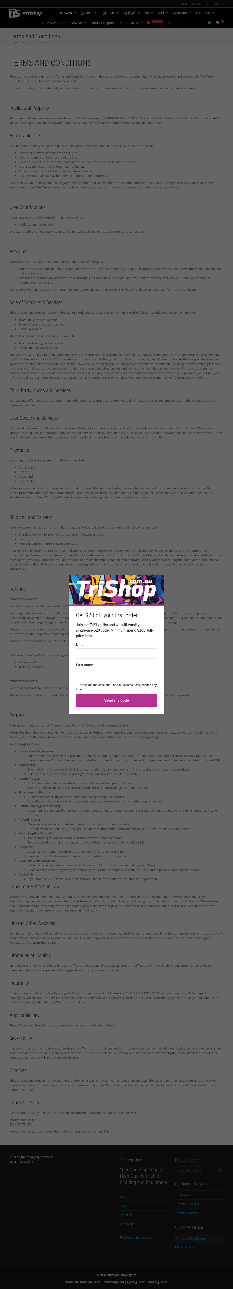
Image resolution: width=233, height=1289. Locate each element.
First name (84, 665)
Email (80, 644)
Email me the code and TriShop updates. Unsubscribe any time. (116, 687)
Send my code (116, 700)
